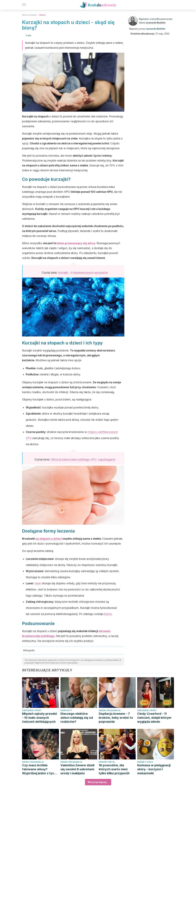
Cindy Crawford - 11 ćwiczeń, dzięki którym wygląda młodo (154, 717)
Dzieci (43, 15)
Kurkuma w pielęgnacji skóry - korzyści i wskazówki (154, 769)
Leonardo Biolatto (156, 22)
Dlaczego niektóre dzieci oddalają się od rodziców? (76, 717)
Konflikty (66, 710)
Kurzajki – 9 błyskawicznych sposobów (83, 272)
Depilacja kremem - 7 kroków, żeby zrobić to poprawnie (116, 717)
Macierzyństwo (29, 15)
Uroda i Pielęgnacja (110, 710)
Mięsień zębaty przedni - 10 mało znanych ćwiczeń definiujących (39, 717)
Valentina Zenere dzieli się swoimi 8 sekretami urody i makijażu (77, 769)
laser (38, 583)
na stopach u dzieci (49, 538)
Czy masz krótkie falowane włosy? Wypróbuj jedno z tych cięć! (39, 769)
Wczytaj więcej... (98, 782)
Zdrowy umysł (107, 762)
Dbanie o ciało (145, 762)
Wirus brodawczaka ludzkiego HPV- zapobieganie (83, 459)
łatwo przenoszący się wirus (76, 243)
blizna (108, 614)
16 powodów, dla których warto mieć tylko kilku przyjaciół (114, 769)
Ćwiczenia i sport (31, 710)
